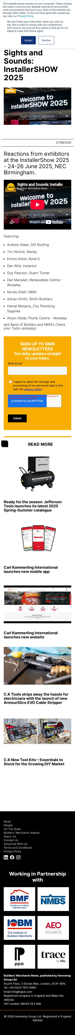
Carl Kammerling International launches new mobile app (31, 569)
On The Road (12, 829)
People (8, 825)
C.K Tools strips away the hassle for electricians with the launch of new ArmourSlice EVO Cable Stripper (36, 698)
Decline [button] (46, 40)
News (7, 821)
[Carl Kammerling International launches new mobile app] (37, 538)
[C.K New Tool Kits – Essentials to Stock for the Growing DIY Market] (37, 731)
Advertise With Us (15, 843)
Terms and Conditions (18, 847)
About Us (10, 836)
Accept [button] (28, 40)
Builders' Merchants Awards (22, 832)
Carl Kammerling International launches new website (31, 635)
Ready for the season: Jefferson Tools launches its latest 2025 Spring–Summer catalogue (33, 506)
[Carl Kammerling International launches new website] (37, 604)
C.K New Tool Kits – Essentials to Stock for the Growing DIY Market (34, 762)
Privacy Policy (25, 16)
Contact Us (11, 840)
